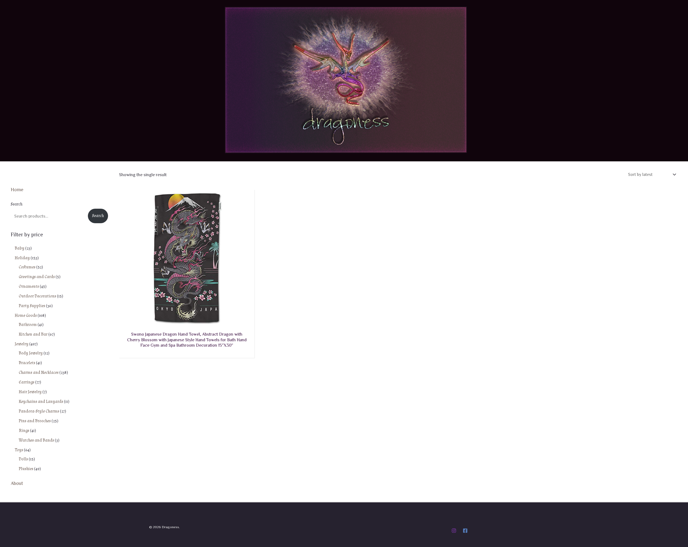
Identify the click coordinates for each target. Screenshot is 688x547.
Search (16, 204)
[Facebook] (465, 530)
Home (17, 189)
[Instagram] (454, 530)
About (17, 483)
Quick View (187, 320)
